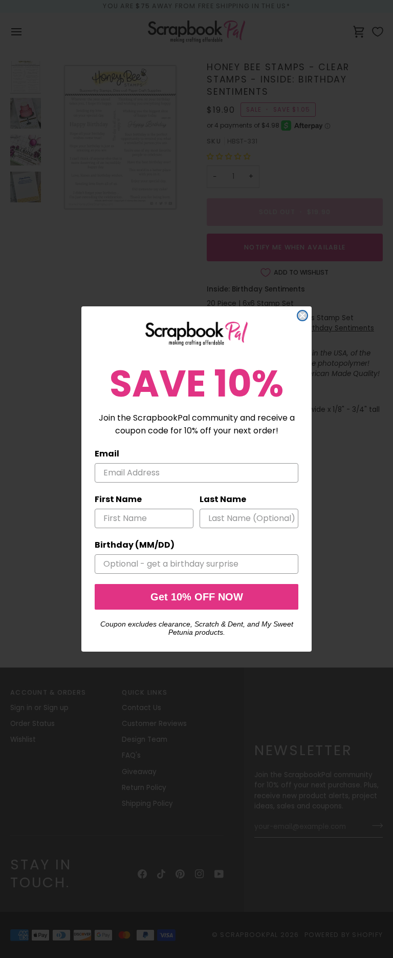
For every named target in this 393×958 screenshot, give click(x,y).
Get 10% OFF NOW (196, 596)
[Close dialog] (302, 315)
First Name (118, 499)
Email (107, 454)
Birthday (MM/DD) (134, 545)
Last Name (223, 499)
